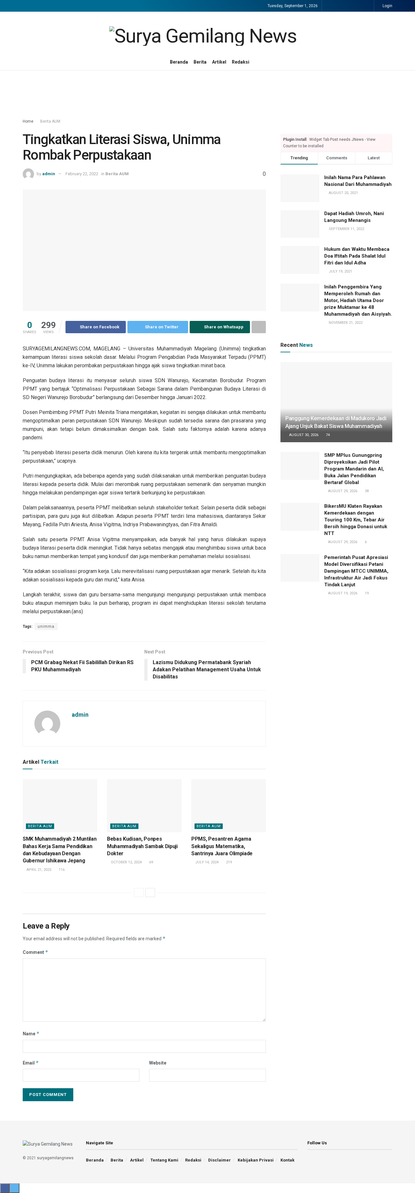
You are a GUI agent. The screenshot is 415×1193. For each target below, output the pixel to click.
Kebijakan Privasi (256, 1160)
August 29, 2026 (342, 491)
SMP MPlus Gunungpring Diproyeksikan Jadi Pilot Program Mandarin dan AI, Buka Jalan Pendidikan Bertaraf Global (354, 468)
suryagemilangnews (55, 1158)
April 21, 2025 (38, 870)
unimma (46, 626)
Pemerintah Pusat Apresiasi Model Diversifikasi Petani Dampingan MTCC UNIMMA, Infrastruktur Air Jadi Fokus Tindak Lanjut (356, 571)
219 (228, 862)
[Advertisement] (207, 94)
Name (31, 1033)
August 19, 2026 (342, 593)
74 (327, 435)
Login (387, 6)
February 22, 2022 (81, 173)
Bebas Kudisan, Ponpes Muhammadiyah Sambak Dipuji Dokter (142, 846)
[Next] (150, 892)
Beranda (179, 62)
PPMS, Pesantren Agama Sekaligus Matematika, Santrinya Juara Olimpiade (222, 846)
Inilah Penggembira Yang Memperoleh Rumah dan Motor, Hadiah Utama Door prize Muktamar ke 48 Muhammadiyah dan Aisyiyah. (358, 300)
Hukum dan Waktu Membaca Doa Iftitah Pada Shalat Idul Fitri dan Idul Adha (356, 256)
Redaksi (240, 62)
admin (48, 173)
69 (150, 862)
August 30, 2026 (303, 435)
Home (28, 121)
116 (61, 870)
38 (366, 491)
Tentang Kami (164, 1160)
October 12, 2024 (126, 862)
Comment (35, 952)
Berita (200, 62)
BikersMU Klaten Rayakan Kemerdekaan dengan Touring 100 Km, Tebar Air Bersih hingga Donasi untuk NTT (355, 519)
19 (366, 593)
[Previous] (139, 892)
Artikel (219, 62)
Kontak (287, 1160)
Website (157, 1062)
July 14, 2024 (206, 862)
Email (31, 1063)
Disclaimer (219, 1160)
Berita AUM (50, 121)
